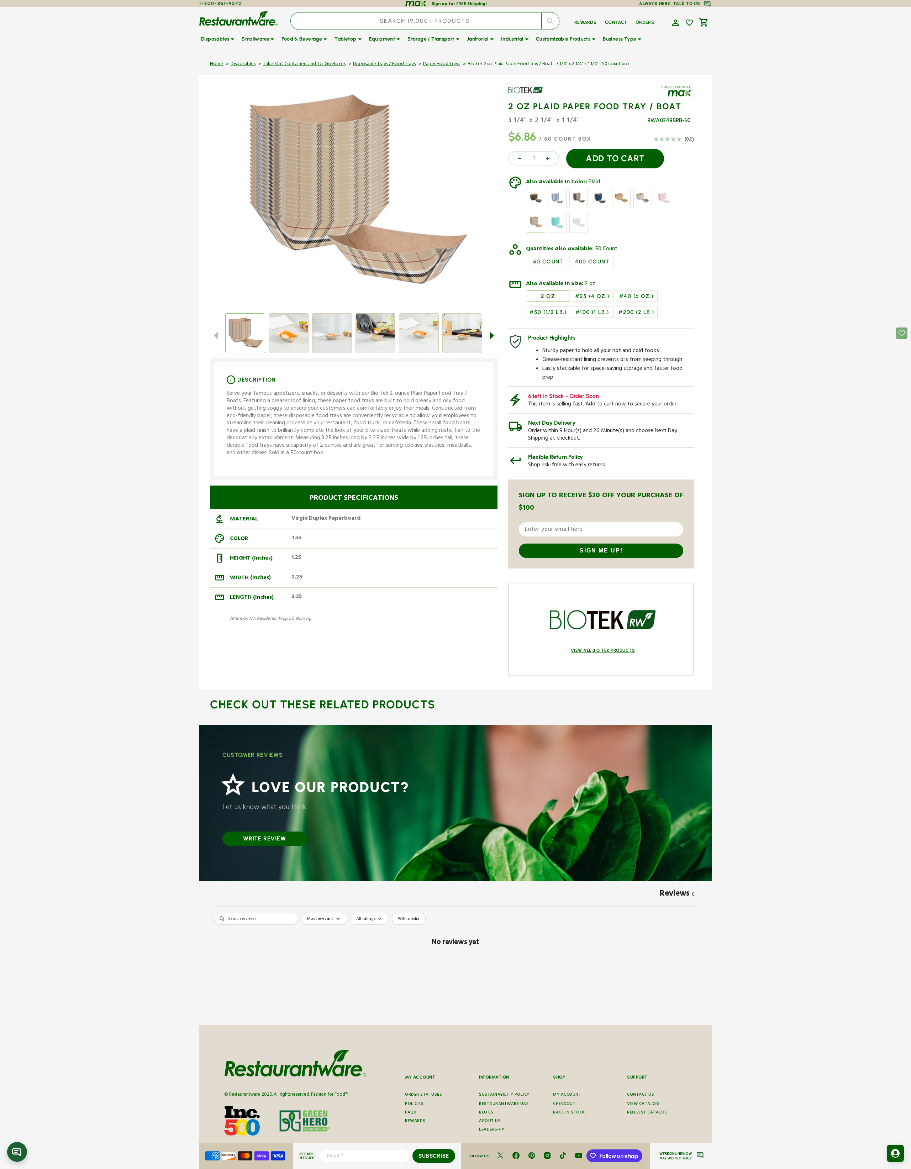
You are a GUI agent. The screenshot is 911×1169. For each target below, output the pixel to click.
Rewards (415, 1121)
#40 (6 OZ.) (636, 296)
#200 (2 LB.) (636, 312)
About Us (490, 1121)
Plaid (594, 183)
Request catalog (647, 1113)
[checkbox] (409, 919)
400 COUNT (592, 261)
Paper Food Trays (441, 64)
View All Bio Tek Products (603, 650)
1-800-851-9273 (220, 3)
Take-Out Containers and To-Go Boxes (304, 64)
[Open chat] (17, 1152)
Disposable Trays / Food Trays (384, 64)
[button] (675, 22)
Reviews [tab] (677, 894)
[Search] (550, 21)
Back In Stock (569, 1113)
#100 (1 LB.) (592, 312)
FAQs (410, 1113)
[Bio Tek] (528, 95)
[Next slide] (491, 335)
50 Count (606, 250)
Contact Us (640, 1095)
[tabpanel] (455, 967)
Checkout (564, 1104)
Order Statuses (423, 1095)
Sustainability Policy (504, 1095)
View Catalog (643, 1104)
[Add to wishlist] (689, 23)
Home (216, 64)
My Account (567, 1095)
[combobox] (425, 21)
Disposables (243, 64)
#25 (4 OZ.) (592, 296)
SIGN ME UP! (601, 550)
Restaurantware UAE (503, 1104)
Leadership (491, 1130)
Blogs (486, 1113)
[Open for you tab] (895, 1153)
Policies (414, 1104)
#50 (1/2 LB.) (548, 312)
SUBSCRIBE (433, 1156)
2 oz (590, 284)
